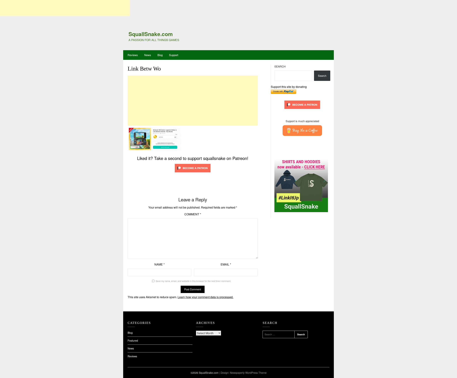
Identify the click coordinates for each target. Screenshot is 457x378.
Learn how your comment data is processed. (205, 297)
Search (280, 66)
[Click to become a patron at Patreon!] (192, 173)
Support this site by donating (289, 87)
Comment (192, 214)
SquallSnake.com (151, 34)
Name (159, 264)
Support (173, 55)
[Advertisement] (65, 8)
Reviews (133, 55)
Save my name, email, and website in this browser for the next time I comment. (193, 280)
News (147, 55)
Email (226, 264)
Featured (133, 340)
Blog (160, 55)
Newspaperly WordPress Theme (248, 372)
